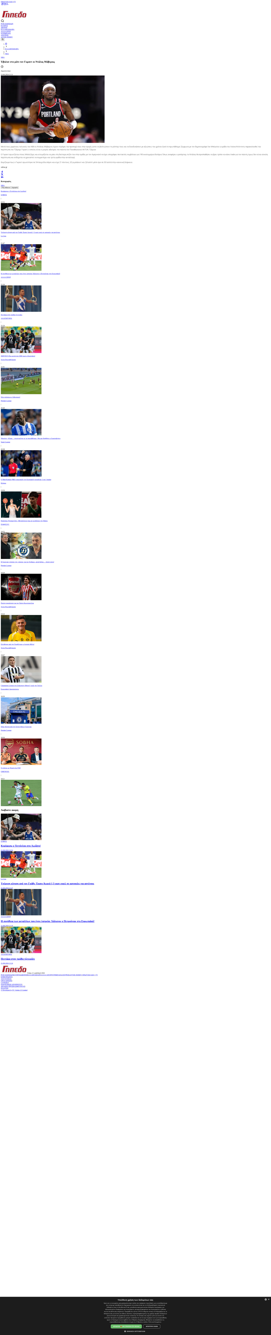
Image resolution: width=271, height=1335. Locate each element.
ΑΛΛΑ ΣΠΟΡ (6, 31)
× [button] (268, 1299)
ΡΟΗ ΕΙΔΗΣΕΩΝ (7, 24)
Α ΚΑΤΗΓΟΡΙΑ (6, 954)
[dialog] (135, 1316)
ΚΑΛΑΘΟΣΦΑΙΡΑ (7, 29)
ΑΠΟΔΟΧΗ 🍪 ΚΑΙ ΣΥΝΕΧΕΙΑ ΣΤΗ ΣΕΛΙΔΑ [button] (126, 1326)
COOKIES (4, 982)
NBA (7, 54)
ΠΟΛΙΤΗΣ (4, 988)
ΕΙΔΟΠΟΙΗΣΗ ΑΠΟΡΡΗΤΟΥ (11, 984)
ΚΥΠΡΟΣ (4, 26)
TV (15, 2)
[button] (135, 1331)
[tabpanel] (135, 498)
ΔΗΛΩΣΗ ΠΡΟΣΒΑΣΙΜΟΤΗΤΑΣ (13, 986)
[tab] (6, 187)
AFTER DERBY (7, 37)
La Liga (3, 879)
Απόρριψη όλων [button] (152, 1326)
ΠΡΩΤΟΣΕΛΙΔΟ (7, 2)
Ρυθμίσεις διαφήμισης (138, 1320)
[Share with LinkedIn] (2, 177)
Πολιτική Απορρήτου (154, 1322)
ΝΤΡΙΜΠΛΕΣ (6, 33)
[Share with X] (2, 174)
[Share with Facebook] (2, 172)
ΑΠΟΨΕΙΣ (4, 35)
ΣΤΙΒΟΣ (4, 841)
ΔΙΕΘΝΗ (4, 27)
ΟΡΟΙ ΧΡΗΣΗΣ (6, 981)
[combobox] (266, 1299)
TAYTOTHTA (6, 979)
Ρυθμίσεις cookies (142, 1322)
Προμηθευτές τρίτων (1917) (133, 1311)
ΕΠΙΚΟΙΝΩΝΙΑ (6, 977)
